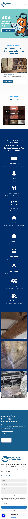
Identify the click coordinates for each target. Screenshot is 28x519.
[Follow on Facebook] (2, 475)
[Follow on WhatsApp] (11, 475)
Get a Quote (6, 433)
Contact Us (6, 440)
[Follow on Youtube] (9, 475)
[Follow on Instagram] (6, 475)
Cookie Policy (13, 517)
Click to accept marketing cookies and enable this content (14, 112)
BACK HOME (8, 30)
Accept (14, 507)
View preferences (14, 514)
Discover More (7, 81)
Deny (14, 510)
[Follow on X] (4, 475)
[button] (26, 496)
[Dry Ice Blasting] (14, 397)
